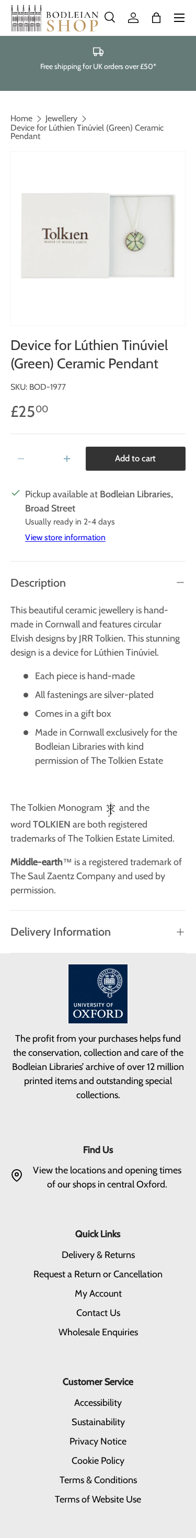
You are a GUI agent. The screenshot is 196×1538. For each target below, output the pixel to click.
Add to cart (135, 458)
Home (21, 118)
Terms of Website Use (98, 1499)
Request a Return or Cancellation (98, 1274)
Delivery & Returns (98, 1255)
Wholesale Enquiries (98, 1332)
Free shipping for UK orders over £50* (98, 66)
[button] (156, 17)
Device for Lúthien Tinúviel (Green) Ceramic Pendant (87, 132)
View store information (65, 537)
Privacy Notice (98, 1441)
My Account (98, 1293)
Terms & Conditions (98, 1480)
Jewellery (61, 118)
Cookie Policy (98, 1460)
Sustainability (98, 1422)
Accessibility (98, 1402)
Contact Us (98, 1313)
